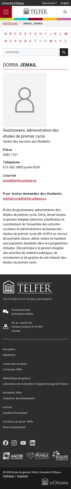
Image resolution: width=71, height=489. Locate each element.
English (65, 3)
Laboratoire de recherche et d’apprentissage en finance (35, 383)
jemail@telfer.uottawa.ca (19, 180)
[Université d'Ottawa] (55, 481)
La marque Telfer (12, 369)
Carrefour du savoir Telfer (18, 421)
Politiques (8, 476)
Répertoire (9, 354)
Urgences (22, 476)
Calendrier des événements (19, 398)
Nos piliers (9, 349)
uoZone (7, 407)
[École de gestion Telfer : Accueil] (35, 11)
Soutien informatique (15, 412)
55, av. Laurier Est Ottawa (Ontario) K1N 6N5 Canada (27, 326)
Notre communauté (14, 427)
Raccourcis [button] (48, 3)
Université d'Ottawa (13, 3)
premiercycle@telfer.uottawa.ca (24, 199)
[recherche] (64, 52)
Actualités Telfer (12, 392)
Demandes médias (22, 313)
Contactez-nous (20, 309)
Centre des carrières (15, 363)
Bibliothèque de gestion (17, 378)
